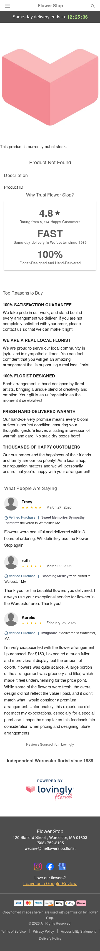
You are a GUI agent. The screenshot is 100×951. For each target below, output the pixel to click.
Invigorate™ (51, 632)
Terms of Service (13, 931)
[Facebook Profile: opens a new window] (50, 866)
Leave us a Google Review (50, 883)
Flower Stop (50, 5)
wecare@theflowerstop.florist (50, 848)
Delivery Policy (50, 938)
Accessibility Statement (78, 931)
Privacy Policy (43, 931)
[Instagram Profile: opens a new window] (38, 866)
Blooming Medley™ (56, 575)
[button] (88, 938)
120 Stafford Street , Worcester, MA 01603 (50, 837)
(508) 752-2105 (50, 842)
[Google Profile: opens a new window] (62, 866)
